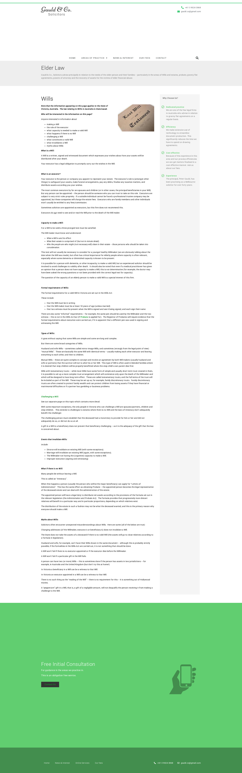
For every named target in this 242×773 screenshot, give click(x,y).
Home (72, 58)
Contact (161, 58)
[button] (197, 58)
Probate (84, 317)
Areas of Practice (93, 58)
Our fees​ (144, 58)
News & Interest (123, 58)
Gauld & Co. (56, 9)
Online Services (82, 763)
